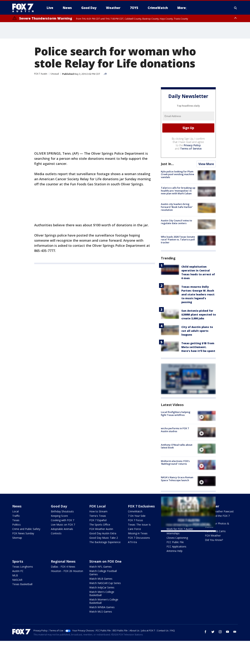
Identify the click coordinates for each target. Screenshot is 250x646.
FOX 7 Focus (135, 520)
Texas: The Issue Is (139, 524)
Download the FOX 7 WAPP (217, 517)
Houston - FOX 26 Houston (67, 571)
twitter (213, 632)
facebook (205, 632)
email (235, 632)
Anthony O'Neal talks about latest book (176, 446)
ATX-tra (132, 542)
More (181, 8)
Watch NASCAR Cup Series (105, 583)
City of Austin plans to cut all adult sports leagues (197, 330)
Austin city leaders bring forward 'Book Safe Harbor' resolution (177, 206)
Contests (56, 533)
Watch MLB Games (100, 578)
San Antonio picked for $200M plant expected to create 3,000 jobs (198, 314)
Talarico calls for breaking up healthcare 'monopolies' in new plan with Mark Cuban (178, 190)
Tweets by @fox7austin (177, 536)
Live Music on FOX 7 (63, 524)
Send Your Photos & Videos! (217, 525)
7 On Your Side (136, 515)
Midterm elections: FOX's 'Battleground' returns (175, 462)
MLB (15, 575)
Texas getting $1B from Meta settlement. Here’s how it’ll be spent (198, 347)
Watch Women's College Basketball (103, 601)
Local (15, 511)
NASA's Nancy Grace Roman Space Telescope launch (177, 479)
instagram (220, 632)
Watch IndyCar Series (101, 587)
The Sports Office (99, 524)
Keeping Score (59, 515)
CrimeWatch (135, 511)
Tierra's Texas (97, 515)
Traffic (16, 515)
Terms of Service (191, 148)
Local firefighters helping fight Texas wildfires (175, 413)
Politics (16, 524)
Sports (17, 561)
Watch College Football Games (103, 572)
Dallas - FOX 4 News (63, 566)
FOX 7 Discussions (139, 537)
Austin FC (17, 571)
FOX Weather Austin (101, 529)
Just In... (167, 164)
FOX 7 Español (98, 520)
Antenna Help (174, 551)
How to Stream (98, 511)
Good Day (59, 506)
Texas (15, 520)
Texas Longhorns (22, 566)
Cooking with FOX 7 (62, 520)
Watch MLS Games (100, 611)
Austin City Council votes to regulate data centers (176, 222)
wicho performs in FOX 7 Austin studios (175, 430)
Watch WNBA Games (102, 607)
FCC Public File (175, 542)
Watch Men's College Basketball (101, 593)
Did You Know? (214, 540)
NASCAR (17, 579)
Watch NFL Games (100, 566)
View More (206, 164)
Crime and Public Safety (26, 529)
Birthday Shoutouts (62, 511)
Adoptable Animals (62, 529)
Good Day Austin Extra (102, 533)
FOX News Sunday (23, 533)
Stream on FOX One (105, 561)
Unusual (55, 73)
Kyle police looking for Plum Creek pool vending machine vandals (177, 174)
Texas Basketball (22, 584)
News (16, 506)
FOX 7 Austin (40, 73)
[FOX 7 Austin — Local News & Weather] (24, 7)
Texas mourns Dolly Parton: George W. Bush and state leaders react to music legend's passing (197, 294)
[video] (206, 416)
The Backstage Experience (105, 542)
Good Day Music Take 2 (103, 537)
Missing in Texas (138, 533)
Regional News (63, 561)
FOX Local (97, 506)
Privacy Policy (192, 145)
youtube (227, 632)
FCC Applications (176, 546)
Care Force (134, 529)
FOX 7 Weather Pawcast (219, 511)
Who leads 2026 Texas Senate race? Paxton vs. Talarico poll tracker (178, 239)
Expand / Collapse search (235, 8)
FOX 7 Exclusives (141, 506)
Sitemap (17, 537)
